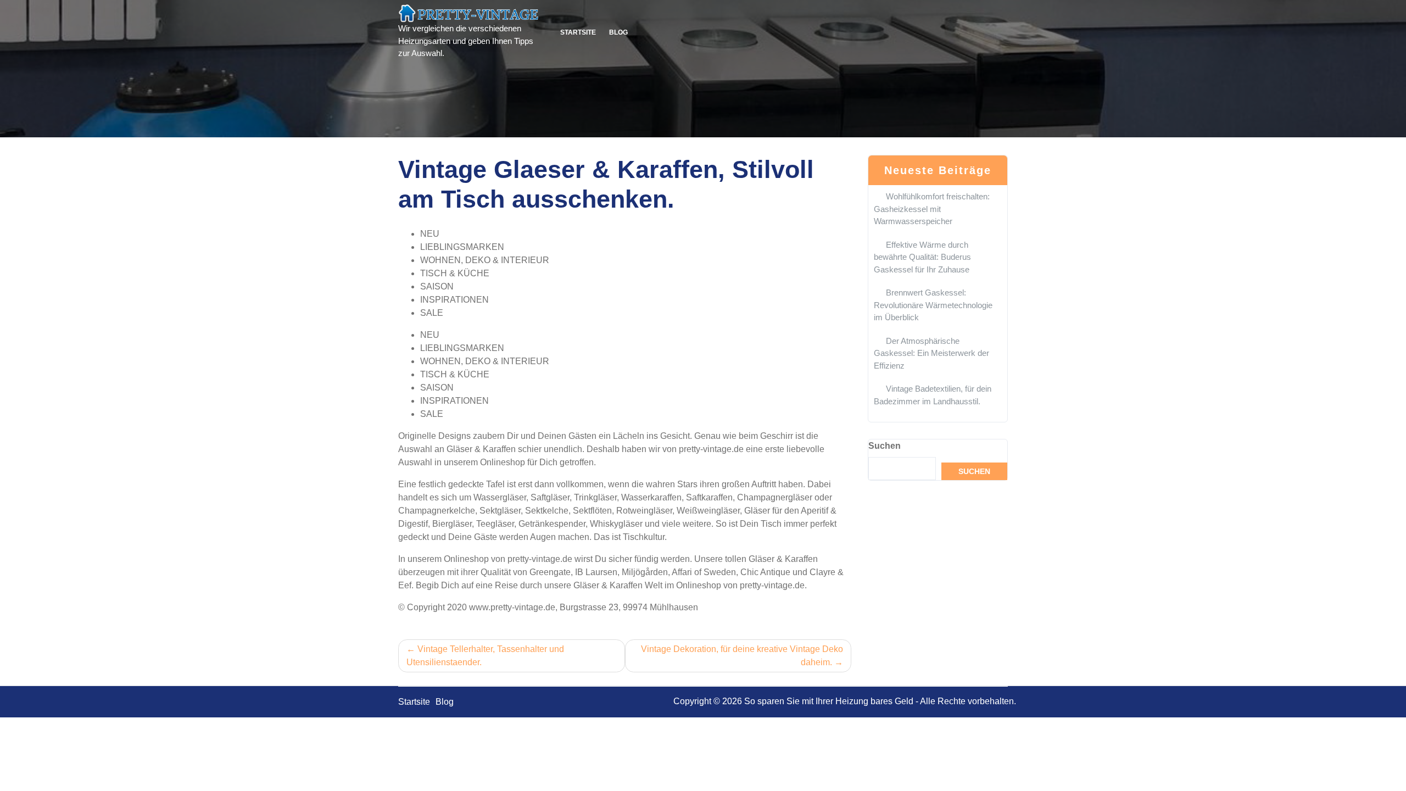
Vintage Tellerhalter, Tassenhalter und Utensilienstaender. (485, 655)
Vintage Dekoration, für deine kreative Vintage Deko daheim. (742, 655)
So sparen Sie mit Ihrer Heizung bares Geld (828, 701)
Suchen (884, 445)
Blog (618, 32)
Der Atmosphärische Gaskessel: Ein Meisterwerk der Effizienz (931, 353)
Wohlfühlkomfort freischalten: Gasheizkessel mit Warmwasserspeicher (932, 209)
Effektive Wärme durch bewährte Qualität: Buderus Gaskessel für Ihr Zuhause (922, 257)
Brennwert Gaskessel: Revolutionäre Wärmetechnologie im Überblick (933, 305)
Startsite (578, 32)
